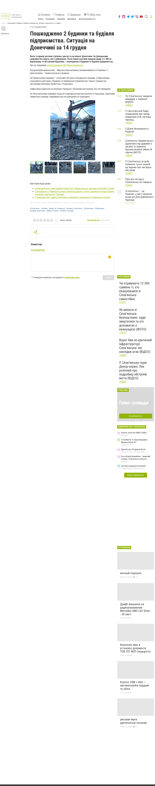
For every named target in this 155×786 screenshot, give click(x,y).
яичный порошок (130, 573)
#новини (44, 208)
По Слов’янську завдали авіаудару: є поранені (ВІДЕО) (138, 99)
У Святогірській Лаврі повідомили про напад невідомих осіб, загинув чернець (138, 115)
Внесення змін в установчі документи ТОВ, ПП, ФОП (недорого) (135, 648)
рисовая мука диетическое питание (133, 721)
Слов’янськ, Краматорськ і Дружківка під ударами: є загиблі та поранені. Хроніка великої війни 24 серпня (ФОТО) (139, 146)
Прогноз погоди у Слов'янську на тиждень (138, 181)
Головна (45, 14)
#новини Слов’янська (74, 208)
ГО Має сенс (94, 14)
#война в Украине (67, 211)
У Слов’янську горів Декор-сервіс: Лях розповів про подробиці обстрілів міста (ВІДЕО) (133, 370)
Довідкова (61, 19)
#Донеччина (88, 208)
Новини (60, 14)
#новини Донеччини (37, 211)
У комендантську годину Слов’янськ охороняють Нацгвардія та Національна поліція (72, 197)
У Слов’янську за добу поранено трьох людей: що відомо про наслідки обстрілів (138, 166)
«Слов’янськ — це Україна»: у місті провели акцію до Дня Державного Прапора (139, 195)
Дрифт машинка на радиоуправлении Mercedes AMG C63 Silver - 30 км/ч (135, 609)
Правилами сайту (72, 277)
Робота (40, 19)
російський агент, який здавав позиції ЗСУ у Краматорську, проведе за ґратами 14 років (74, 188)
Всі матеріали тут (136, 416)
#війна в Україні (53, 211)
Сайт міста (5, 34)
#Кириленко (99, 208)
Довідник (75, 14)
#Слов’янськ (35, 208)
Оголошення (50, 19)
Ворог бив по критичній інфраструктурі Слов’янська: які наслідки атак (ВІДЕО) (135, 346)
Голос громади (133, 403)
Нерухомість (71, 19)
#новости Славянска (57, 208)
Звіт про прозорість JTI (87, 19)
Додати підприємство (135, 475)
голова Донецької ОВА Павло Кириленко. (64, 65)
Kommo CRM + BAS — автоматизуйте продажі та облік (134, 685)
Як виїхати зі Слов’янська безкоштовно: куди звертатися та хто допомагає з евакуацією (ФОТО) (132, 319)
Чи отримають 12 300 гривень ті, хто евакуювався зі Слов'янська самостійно (134, 291)
